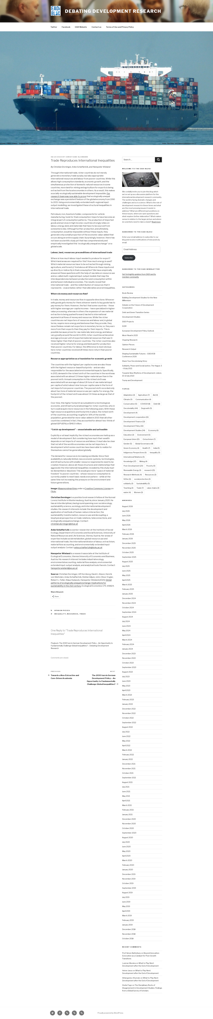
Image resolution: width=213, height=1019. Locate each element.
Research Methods (133, 475)
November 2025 (129, 548)
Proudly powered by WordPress (110, 1013)
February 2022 (128, 755)
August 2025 (127, 562)
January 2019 (127, 925)
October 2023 (128, 663)
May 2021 (126, 796)
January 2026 (127, 539)
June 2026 (126, 516)
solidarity (128, 483)
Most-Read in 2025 (130, 335)
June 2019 (126, 902)
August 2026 (127, 506)
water (127, 492)
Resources (72, 614)
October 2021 (127, 773)
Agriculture (144, 395)
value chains (153, 488)
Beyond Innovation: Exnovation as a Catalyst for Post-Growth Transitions (140, 956)
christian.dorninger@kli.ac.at (64, 524)
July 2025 (126, 566)
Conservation (130, 404)
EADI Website (81, 27)
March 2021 (127, 805)
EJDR (124, 326)
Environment (143, 435)
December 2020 (129, 819)
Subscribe (129, 258)
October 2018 (127, 938)
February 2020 (128, 865)
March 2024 (127, 640)
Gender (128, 444)
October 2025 (128, 552)
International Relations (134, 457)
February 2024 (128, 644)
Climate (128, 399)
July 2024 (126, 621)
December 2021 (128, 764)
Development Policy (133, 426)
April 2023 (126, 690)
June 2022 (126, 736)
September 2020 (129, 833)
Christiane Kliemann (77, 157)
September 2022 (129, 722)
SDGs (127, 479)
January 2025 (127, 594)
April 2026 (126, 525)
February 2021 (128, 810)
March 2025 (127, 585)
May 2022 (126, 741)
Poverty (150, 466)
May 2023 (126, 686)
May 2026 (126, 520)
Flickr (53, 491)
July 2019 (125, 897)
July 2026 (126, 511)
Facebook (66, 27)
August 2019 (127, 893)
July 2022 (126, 732)
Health (146, 448)
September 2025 (129, 557)
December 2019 (128, 874)
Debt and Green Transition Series (135, 312)
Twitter (54, 27)
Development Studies (131, 317)
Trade (83, 614)
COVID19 (145, 404)
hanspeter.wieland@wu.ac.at (64, 568)
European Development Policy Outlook (138, 331)
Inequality (60, 614)
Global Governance (144, 444)
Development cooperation (136, 417)
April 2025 (126, 580)
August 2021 (127, 782)
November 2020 (129, 824)
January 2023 (127, 704)
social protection (142, 479)
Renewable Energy (132, 470)
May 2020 (126, 851)
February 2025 (128, 589)
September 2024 (129, 612)
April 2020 (126, 856)
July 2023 (126, 676)
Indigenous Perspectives (135, 452)
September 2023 (129, 667)
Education (129, 435)
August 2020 (127, 837)
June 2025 (126, 571)
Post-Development (133, 466)
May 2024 (126, 630)
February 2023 (128, 699)
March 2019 (127, 915)
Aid (155, 395)
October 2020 (128, 828)
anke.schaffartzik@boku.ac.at (88, 547)
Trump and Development (132, 380)
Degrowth (146, 408)
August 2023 (127, 672)
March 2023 (127, 695)
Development (130, 413)
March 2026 (127, 529)
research (149, 470)
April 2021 (126, 801)
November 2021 (128, 768)
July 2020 (126, 842)
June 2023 (126, 681)
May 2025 (126, 575)
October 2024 (128, 608)
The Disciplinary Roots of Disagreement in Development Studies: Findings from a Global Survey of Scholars (142, 988)
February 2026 (128, 534)
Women (138, 492)
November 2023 (129, 658)
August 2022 (127, 727)
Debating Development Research (113, 11)
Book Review (127, 293)
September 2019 (129, 888)
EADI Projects (128, 322)
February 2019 (128, 920)
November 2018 (128, 934)
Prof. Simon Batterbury (131, 953)
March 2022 (127, 750)
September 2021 (129, 778)
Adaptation (129, 395)
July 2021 (125, 787)
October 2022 (128, 718)
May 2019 (126, 906)
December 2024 (129, 598)
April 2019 (126, 911)
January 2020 (127, 870)
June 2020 (126, 847)
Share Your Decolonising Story (134, 361)
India (156, 448)
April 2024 (126, 635)
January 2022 (127, 759)
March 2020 (127, 860)
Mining (143, 461)
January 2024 (127, 649)
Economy (153, 430)
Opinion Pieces (62, 610)
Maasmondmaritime (67, 488)
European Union (132, 439)
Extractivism (149, 439)
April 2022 (126, 745)
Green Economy (131, 448)
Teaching (128, 488)
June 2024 (126, 626)
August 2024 (127, 617)
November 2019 (128, 879)
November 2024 (129, 603)
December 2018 (128, 929)
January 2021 (127, 814)
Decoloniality (131, 408)
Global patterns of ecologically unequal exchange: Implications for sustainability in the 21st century (81, 583)
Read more (156, 222)
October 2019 (127, 883)
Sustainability (143, 483)
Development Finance (134, 421)
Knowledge (130, 461)
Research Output (129, 349)
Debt (156, 404)
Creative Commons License (98, 488)
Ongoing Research (129, 340)
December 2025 (129, 543)
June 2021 (126, 791)
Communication (143, 399)
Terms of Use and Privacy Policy (120, 27)
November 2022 (129, 713)
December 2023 (129, 653)
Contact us (96, 27)
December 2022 (129, 709)
